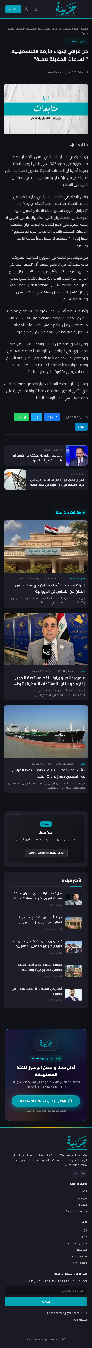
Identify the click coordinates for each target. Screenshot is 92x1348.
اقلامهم (82, 1249)
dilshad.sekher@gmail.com (66, 1312)
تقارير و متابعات (71, 28)
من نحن (82, 1198)
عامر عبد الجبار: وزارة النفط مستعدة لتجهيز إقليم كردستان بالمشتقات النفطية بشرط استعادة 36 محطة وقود (50, 684)
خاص (82, 671)
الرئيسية (84, 28)
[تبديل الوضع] (26, 9)
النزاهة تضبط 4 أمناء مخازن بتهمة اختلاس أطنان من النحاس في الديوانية (50, 588)
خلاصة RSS (80, 1319)
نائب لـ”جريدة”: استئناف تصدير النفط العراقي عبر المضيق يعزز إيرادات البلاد (48, 773)
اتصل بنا (82, 1204)
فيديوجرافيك (79, 1256)
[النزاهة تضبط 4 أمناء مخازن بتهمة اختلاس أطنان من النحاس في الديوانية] (46, 546)
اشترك (13, 9)
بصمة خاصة (80, 1262)
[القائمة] (83, 9)
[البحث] (35, 9)
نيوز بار (83, 1229)
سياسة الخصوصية (76, 1211)
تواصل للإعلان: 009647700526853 (46, 853)
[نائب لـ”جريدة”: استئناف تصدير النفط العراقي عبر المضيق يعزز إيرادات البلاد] (46, 731)
